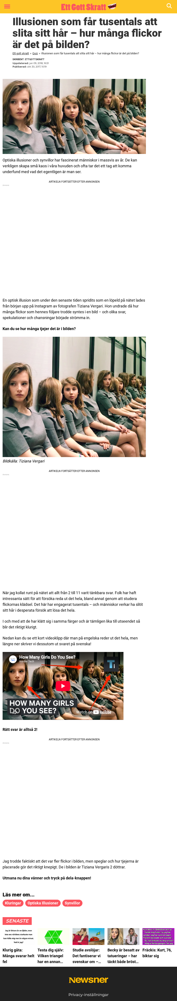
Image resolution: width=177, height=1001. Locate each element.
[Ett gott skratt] (87, 7)
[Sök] (169, 7)
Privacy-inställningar (88, 994)
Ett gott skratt (21, 53)
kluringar (13, 903)
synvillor (72, 903)
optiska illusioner (43, 903)
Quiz (35, 53)
